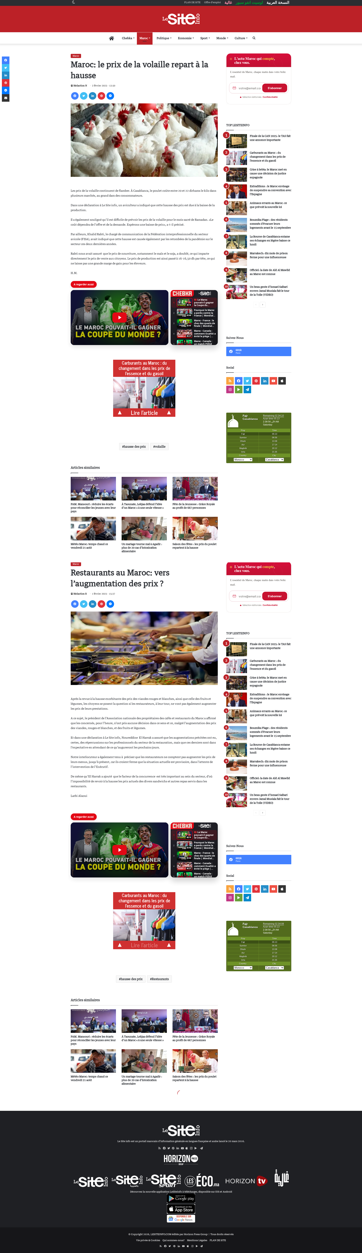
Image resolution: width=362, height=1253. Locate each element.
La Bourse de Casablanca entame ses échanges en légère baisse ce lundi (270, 240)
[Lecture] (119, 317)
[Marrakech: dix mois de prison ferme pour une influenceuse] (236, 258)
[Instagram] (192, 1148)
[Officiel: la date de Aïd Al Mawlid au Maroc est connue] (236, 275)
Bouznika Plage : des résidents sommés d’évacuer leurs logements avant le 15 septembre (270, 223)
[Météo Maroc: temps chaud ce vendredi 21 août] (93, 528)
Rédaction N (80, 85)
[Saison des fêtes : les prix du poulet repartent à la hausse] (195, 528)
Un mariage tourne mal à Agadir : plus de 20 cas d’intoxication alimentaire (142, 547)
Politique (163, 38)
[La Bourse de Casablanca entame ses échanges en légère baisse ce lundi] (236, 242)
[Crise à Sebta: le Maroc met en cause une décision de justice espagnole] (236, 175)
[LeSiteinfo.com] (181, 19)
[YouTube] (183, 1148)
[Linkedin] (92, 96)
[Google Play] (197, 1148)
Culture (240, 38)
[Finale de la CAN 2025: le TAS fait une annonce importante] (236, 141)
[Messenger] (110, 96)
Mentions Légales (197, 1240)
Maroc (144, 38)
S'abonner (275, 88)
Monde (221, 38)
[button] (119, 317)
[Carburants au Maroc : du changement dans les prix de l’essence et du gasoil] (236, 158)
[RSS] (160, 1148)
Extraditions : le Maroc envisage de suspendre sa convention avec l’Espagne (270, 190)
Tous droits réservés (222, 1234)
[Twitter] (83, 96)
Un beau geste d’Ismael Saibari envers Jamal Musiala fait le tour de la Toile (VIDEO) (269, 290)
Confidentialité (270, 97)
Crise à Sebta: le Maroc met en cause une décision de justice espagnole (268, 173)
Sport (204, 38)
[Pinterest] (101, 96)
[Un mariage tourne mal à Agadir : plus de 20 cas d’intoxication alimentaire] (144, 528)
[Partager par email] (5, 98)
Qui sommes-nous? (174, 1240)
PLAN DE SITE (218, 1240)
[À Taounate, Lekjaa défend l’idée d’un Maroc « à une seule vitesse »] (144, 488)
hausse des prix (135, 446)
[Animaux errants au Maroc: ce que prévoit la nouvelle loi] (236, 208)
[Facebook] (75, 96)
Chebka (127, 38)
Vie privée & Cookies (148, 1240)
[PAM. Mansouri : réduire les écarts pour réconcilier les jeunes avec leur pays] (93, 488)
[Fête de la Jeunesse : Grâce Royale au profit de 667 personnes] (195, 488)
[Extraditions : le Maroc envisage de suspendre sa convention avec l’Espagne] (236, 191)
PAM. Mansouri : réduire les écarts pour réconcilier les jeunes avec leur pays (93, 507)
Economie (185, 38)
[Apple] (188, 1148)
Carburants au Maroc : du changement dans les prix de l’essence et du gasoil (268, 156)
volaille (160, 446)
